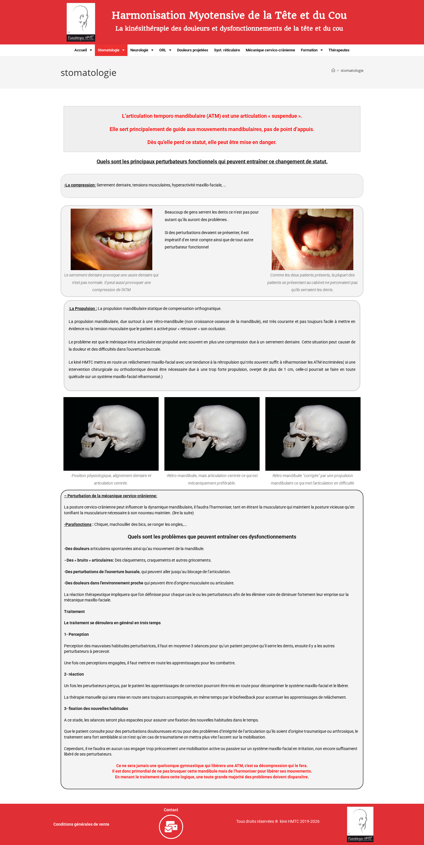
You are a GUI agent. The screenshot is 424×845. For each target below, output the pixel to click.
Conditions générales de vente (81, 824)
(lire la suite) (183, 513)
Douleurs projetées (192, 50)
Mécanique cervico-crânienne (270, 50)
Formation (309, 50)
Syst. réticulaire (227, 50)
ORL (162, 50)
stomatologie (352, 70)
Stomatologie (108, 50)
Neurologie (139, 50)
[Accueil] (333, 70)
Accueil (80, 50)
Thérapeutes (339, 50)
